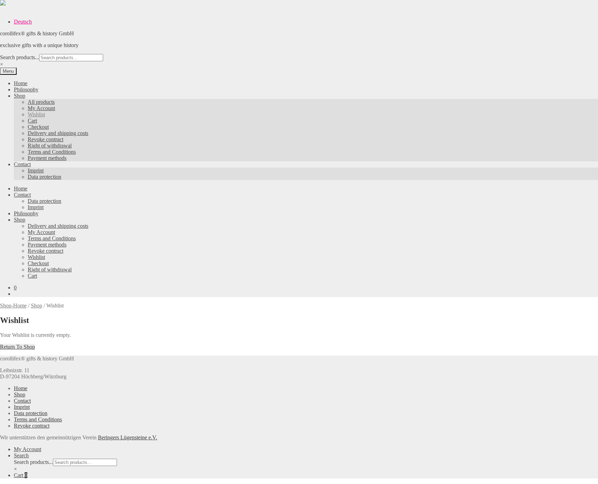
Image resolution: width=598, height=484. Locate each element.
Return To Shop (17, 347)
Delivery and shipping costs (58, 133)
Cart (32, 121)
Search (21, 455)
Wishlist (36, 114)
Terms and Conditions (52, 152)
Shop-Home (13, 305)
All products (41, 102)
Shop (19, 96)
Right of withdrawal (50, 146)
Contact (22, 164)
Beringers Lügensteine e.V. (127, 437)
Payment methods (47, 158)
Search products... (19, 57)
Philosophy (26, 89)
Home (20, 83)
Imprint (36, 170)
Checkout (38, 127)
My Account (41, 108)
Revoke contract (45, 139)
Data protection (44, 177)
